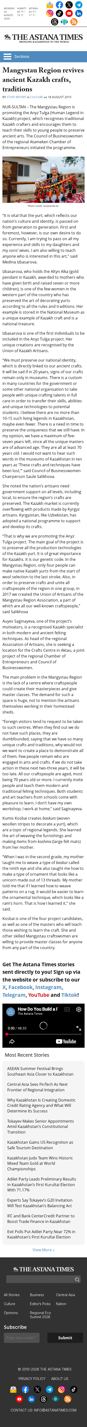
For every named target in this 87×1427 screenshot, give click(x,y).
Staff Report (16, 97)
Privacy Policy (32, 1379)
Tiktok (69, 994)
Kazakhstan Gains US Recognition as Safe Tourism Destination (40, 1145)
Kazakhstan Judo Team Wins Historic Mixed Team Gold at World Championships (40, 1163)
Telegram (14, 994)
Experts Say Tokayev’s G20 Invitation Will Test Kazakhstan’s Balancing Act (39, 1202)
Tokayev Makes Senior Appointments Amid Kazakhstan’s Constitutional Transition (40, 1126)
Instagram (48, 987)
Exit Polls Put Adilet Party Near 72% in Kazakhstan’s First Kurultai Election (41, 1234)
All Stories (12, 1295)
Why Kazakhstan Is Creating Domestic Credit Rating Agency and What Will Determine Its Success (41, 1105)
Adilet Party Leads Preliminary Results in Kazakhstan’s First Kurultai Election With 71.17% (41, 1184)
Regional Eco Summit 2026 (40, 1315)
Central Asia (65, 1295)
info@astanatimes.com (55, 1410)
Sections (21, 57)
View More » (44, 1250)
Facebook (20, 987)
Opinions (11, 1313)
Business (37, 1295)
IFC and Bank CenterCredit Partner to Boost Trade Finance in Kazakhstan (41, 1218)
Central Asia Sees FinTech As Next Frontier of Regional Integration (37, 1087)
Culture (36, 97)
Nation (61, 1304)
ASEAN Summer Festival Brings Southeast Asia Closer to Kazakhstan (40, 1071)
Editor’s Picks (40, 1304)
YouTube (38, 994)
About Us (59, 1379)
